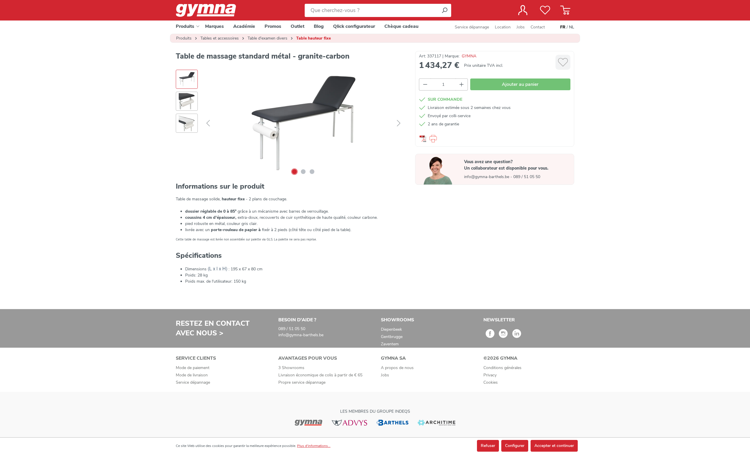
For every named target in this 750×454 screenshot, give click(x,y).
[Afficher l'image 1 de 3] (294, 171)
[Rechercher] (444, 10)
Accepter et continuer (554, 445)
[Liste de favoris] (545, 10)
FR (562, 27)
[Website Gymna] (308, 422)
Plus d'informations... (313, 445)
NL (571, 27)
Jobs (521, 27)
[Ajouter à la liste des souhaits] (562, 62)
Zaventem (390, 344)
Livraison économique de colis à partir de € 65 (320, 375)
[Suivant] (398, 123)
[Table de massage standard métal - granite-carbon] (303, 123)
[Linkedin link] (516, 335)
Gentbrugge (392, 336)
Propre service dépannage (301, 382)
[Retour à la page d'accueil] (211, 10)
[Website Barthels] (392, 422)
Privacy (490, 375)
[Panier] (565, 10)
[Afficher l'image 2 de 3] (303, 171)
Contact (538, 27)
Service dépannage (472, 27)
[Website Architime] (436, 422)
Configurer (514, 445)
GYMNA (469, 56)
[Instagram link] (503, 335)
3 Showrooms (291, 368)
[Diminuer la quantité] (425, 84)
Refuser (488, 445)
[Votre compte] (523, 10)
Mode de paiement (192, 368)
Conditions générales (502, 368)
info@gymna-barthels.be (487, 177)
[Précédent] (208, 123)
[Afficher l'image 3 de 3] (312, 171)
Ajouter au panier (520, 84)
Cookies (490, 382)
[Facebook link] (490, 335)
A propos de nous (397, 368)
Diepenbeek (391, 329)
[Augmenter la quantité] (462, 84)
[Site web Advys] (349, 422)
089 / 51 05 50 (526, 177)
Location (503, 27)
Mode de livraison (192, 375)
